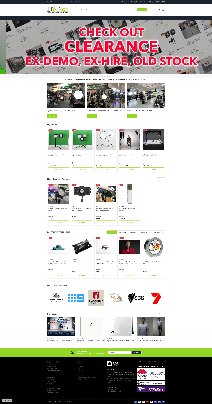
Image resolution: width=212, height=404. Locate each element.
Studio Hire (116, 18)
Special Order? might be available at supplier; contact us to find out (63, 2)
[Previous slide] (101, 77)
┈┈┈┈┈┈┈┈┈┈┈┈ (51, 373)
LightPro (50, 152)
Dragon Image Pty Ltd (57, 402)
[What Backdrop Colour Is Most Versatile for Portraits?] (151, 326)
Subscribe (136, 352)
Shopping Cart (134, 2)
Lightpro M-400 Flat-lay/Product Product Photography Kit (151, 154)
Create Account (126, 2)
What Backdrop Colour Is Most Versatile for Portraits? (151, 340)
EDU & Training (62, 18)
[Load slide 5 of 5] (109, 77)
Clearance (93, 18)
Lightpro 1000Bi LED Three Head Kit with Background (81, 154)
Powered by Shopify (68, 402)
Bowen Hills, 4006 (52, 379)
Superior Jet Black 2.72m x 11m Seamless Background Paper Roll (128, 262)
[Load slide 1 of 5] (103, 77)
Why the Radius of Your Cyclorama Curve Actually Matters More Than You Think (60, 341)
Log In (119, 2)
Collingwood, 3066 (52, 392)
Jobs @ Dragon (150, 2)
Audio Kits (133, 232)
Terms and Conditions (83, 375)
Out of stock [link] (58, 169)
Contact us (80, 373)
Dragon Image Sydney (53, 362)
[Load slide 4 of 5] (107, 77)
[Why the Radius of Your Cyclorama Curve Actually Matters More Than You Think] (61, 326)
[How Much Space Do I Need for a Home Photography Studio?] (91, 326)
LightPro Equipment (75, 18)
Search (143, 10)
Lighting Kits (122, 232)
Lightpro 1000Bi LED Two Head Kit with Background (57, 154)
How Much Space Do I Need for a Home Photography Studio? (91, 341)
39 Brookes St (51, 377)
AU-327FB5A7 (111, 369)
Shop (84, 18)
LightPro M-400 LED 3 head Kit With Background (129, 154)
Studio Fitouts (51, 18)
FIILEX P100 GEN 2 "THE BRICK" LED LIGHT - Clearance (82, 209)
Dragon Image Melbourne (54, 388)
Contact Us (142, 2)
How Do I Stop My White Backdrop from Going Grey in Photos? (120, 341)
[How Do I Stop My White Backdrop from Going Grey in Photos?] (121, 326)
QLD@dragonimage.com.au (54, 384)
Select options (130, 169)
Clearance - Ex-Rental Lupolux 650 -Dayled (57, 209)
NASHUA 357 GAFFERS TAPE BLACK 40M (153, 262)
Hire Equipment (104, 18)
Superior (50, 259)
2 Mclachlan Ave (52, 364)
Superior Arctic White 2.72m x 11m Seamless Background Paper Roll (57, 262)
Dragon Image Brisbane (53, 375)
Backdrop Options (145, 232)
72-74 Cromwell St (52, 390)
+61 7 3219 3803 (52, 381)
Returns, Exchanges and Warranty (86, 377)
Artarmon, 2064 (51, 366)
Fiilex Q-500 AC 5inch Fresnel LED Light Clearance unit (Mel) (105, 209)
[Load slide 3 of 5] (106, 77)
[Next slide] (111, 77)
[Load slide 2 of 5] (104, 77)
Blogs (78, 368)
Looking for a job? (82, 379)
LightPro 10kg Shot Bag (78, 262)
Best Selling (112, 232)
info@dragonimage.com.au (54, 370)
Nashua (145, 259)
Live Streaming (158, 232)
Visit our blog (157, 314)
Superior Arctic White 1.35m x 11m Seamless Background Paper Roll (105, 262)
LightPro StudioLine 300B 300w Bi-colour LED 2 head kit (105, 154)
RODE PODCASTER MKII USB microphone (127, 209)
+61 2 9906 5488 (52, 368)
